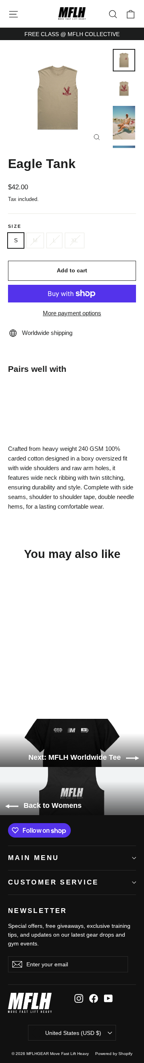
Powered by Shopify (113, 1053)
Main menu (33, 858)
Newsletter (37, 911)
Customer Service (53, 882)
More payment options (72, 313)
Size (14, 226)
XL (74, 240)
